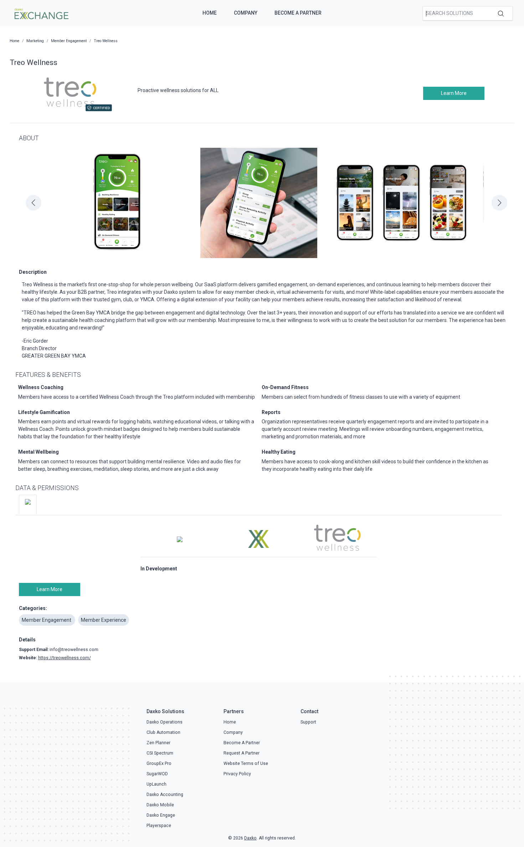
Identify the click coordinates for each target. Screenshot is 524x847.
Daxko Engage (161, 815)
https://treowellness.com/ (64, 657)
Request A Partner (242, 753)
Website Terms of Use (246, 763)
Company (245, 13)
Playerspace (159, 825)
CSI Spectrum (160, 753)
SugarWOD (157, 773)
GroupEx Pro (159, 763)
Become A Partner (298, 13)
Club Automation (163, 732)
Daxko (250, 838)
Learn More (454, 93)
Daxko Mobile (160, 804)
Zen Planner (158, 742)
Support (308, 722)
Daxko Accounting (165, 794)
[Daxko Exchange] (40, 13)
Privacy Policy (237, 773)
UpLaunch (156, 784)
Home (209, 13)
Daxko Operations (165, 722)
